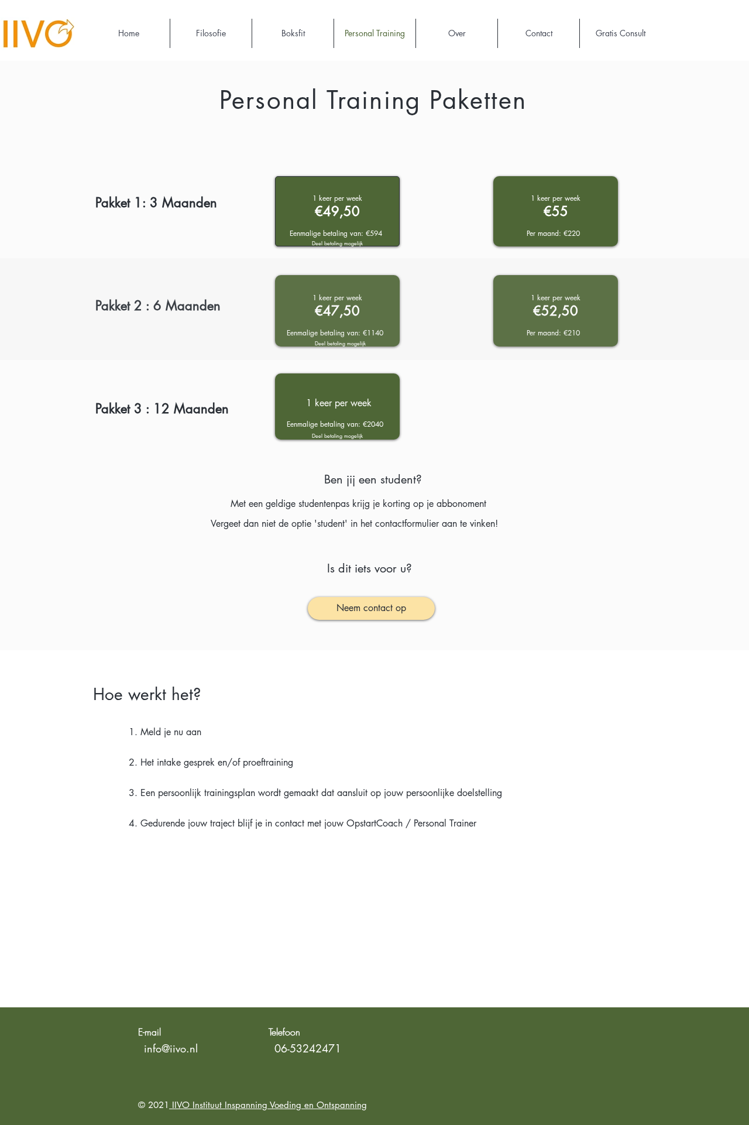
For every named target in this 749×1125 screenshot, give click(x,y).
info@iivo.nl (171, 1048)
